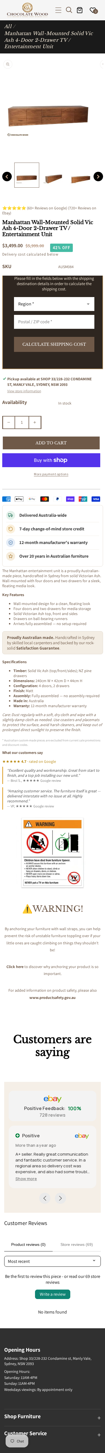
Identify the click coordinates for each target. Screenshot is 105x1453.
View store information (24, 391)
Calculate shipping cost (54, 344)
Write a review (53, 1294)
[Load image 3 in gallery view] (81, 175)
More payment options (51, 474)
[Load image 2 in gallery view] (54, 175)
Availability (14, 402)
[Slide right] (98, 176)
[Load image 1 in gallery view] (27, 175)
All (7, 27)
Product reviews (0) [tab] (28, 1244)
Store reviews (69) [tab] (76, 1244)
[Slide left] (7, 176)
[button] (58, 10)
